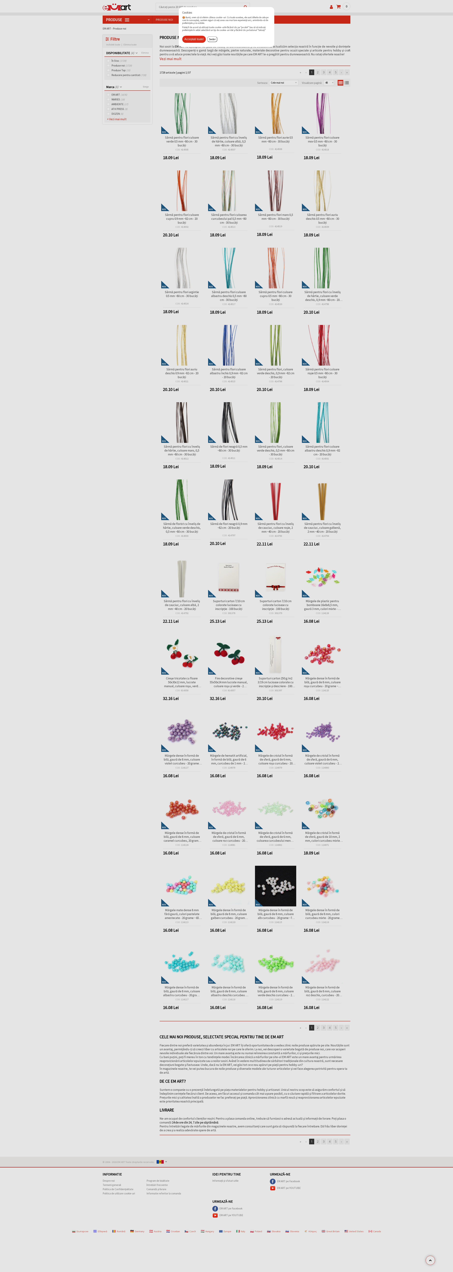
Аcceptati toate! (194, 39)
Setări (212, 39)
